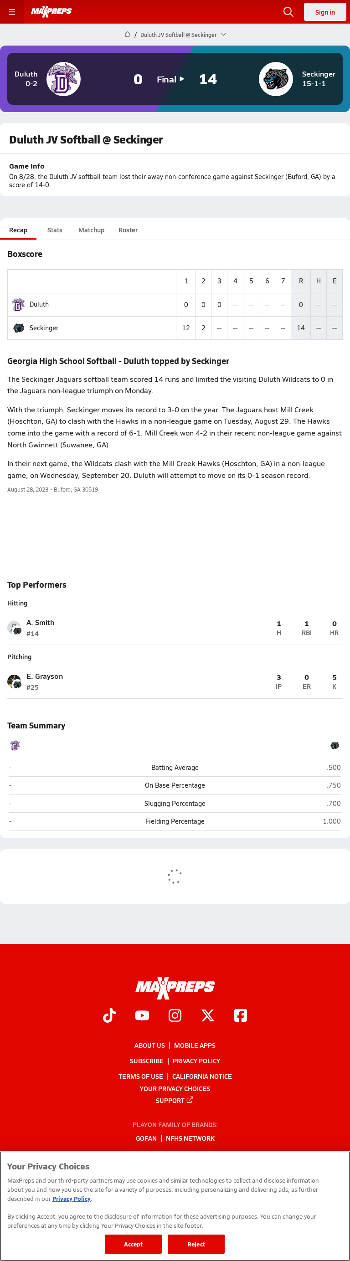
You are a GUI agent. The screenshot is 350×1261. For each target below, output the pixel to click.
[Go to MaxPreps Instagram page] (175, 1016)
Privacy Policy (196, 1060)
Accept (133, 1244)
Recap (18, 229)
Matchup (91, 229)
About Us (149, 1045)
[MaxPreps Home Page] (127, 34)
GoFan (146, 1138)
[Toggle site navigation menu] (12, 12)
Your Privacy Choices (175, 1088)
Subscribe (147, 1060)
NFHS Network (190, 1138)
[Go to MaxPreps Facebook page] (240, 1016)
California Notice (202, 1076)
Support (170, 1099)
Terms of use (140, 1076)
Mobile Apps (195, 1045)
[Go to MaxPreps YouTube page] (142, 1016)
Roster (128, 229)
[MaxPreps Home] (51, 12)
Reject (196, 1244)
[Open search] (288, 12)
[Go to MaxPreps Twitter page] (208, 1016)
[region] (175, 1206)
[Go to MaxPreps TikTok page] (109, 1016)
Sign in (325, 11)
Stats (54, 229)
